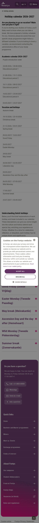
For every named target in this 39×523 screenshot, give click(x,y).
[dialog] (19, 261)
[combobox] (34, 240)
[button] (20, 282)
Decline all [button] (20, 277)
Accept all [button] (20, 271)
